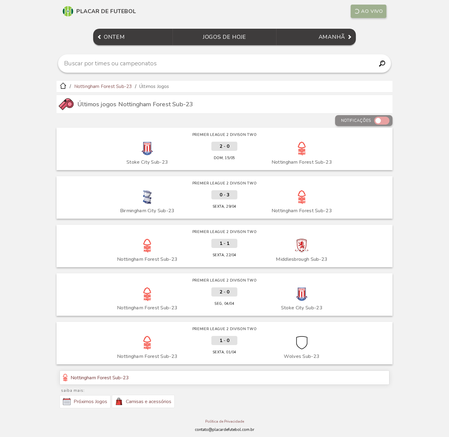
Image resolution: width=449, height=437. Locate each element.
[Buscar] (382, 63)
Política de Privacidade (224, 421)
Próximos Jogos (90, 401)
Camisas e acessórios (148, 401)
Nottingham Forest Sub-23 (103, 86)
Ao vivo (372, 11)
